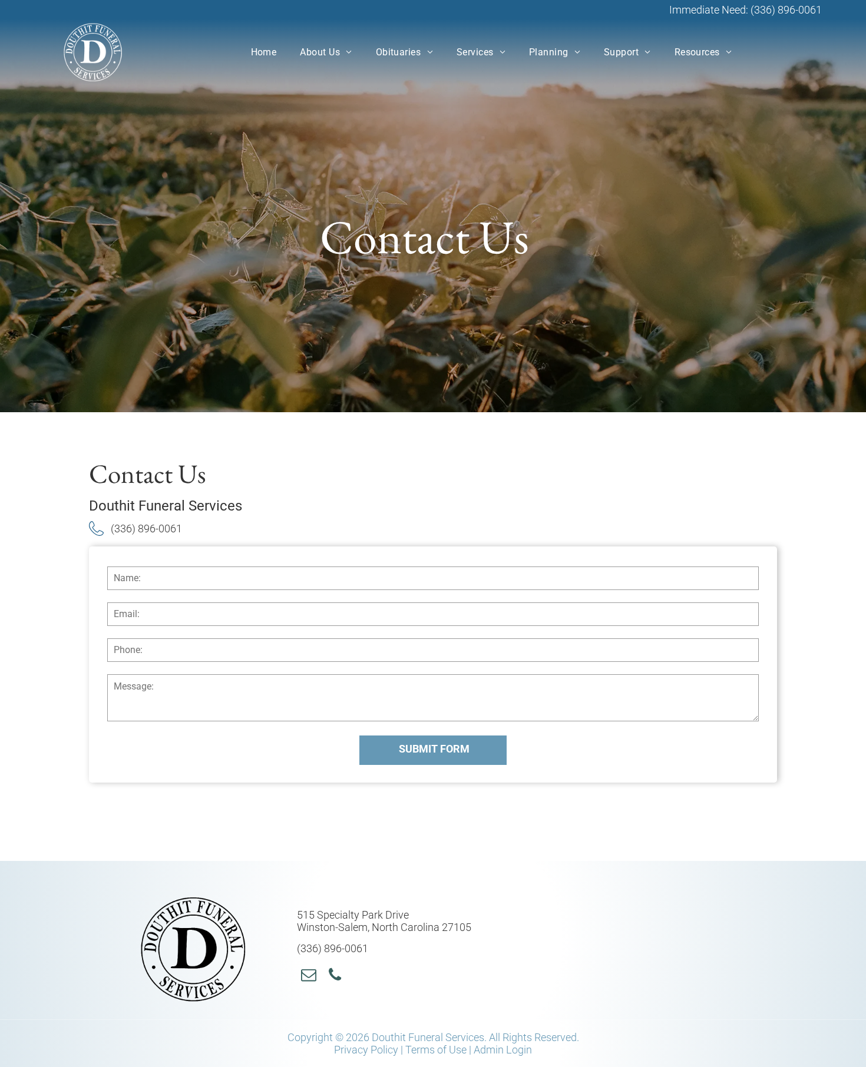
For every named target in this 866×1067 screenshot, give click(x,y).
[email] (308, 976)
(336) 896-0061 (786, 10)
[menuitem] (264, 52)
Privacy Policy (366, 1049)
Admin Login (503, 1049)
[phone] (335, 976)
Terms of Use (436, 1049)
